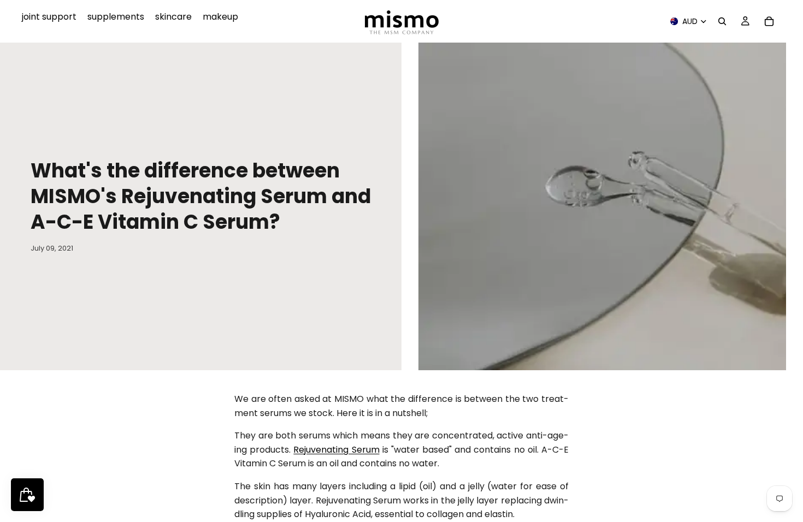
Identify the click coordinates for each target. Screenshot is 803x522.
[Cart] (769, 21)
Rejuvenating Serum (336, 449)
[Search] (722, 21)
